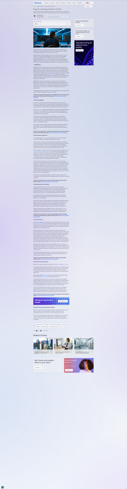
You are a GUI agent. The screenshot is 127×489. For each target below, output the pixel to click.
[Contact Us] (91, 3)
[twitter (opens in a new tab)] (38, 330)
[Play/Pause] (35, 24)
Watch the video (62, 301)
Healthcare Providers (54, 326)
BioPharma (65, 324)
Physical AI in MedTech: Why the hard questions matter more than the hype (82, 353)
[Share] (70, 17)
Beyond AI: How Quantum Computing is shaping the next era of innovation (42, 353)
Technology (46, 324)
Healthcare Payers (45, 326)
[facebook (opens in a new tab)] (36, 330)
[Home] (38, 3)
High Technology (40, 324)
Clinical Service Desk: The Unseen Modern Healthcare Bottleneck (62, 353)
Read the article (43, 346)
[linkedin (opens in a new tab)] (41, 330)
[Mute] (37, 23)
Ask (86, 3)
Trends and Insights (40, 6)
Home (34, 6)
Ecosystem (58, 2)
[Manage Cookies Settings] (2, 487)
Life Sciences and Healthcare (56, 324)
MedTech (38, 326)
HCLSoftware (79, 2)
